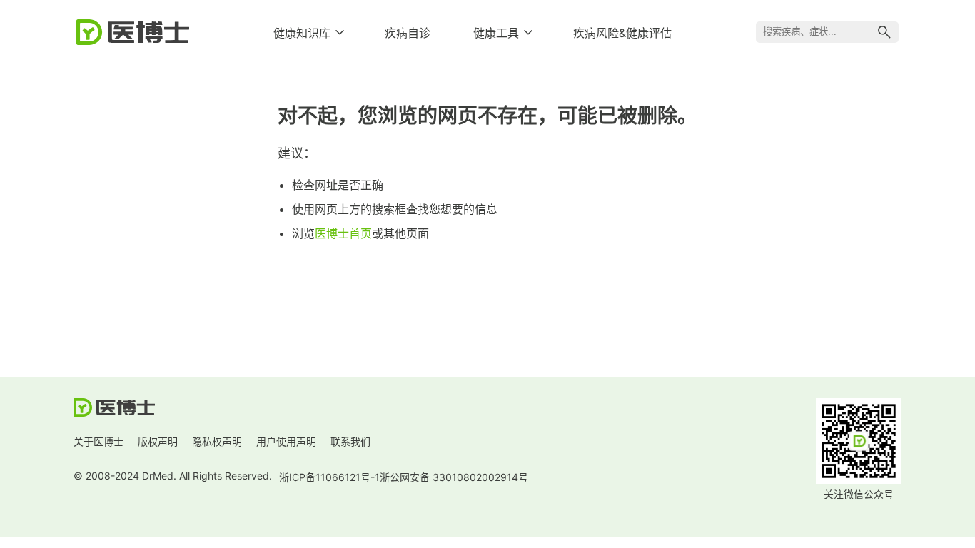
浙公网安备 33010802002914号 (454, 477)
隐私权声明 (217, 441)
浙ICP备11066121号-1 (329, 477)
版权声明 (158, 441)
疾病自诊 (407, 33)
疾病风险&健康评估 (622, 33)
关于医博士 (98, 441)
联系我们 (350, 441)
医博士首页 (343, 233)
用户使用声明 (286, 441)
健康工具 (496, 33)
